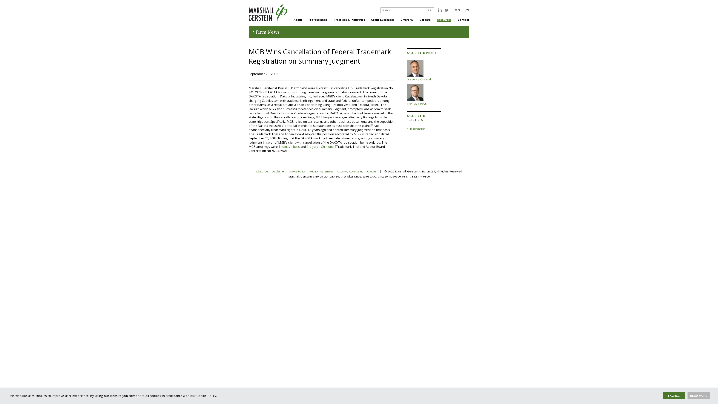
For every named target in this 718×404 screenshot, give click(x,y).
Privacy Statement (321, 171)
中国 (458, 10)
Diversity (407, 20)
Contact (463, 20)
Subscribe (261, 171)
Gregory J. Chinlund (320, 147)
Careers (425, 20)
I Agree (673, 395)
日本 (466, 10)
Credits (372, 171)
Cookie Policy (297, 171)
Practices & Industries (349, 20)
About (298, 20)
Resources (444, 20)
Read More (698, 395)
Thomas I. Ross (289, 147)
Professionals (318, 20)
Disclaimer (278, 171)
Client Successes (382, 20)
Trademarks (417, 129)
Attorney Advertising (350, 171)
